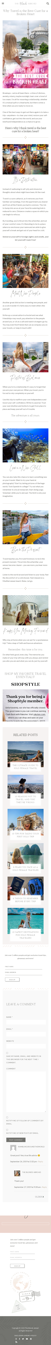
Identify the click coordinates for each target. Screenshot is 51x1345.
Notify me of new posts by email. (22, 1133)
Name (9, 1017)
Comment (11, 1069)
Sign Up (12, 979)
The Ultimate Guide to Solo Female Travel (25, 767)
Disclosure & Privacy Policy (25, 1335)
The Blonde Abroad (25, 3)
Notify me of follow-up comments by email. (24, 1122)
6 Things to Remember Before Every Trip (25, 900)
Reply (40, 1161)
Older (38, 1197)
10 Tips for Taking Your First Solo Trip (25, 835)
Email (9, 1029)
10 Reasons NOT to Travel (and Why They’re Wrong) (25, 799)
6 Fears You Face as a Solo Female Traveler (26, 868)
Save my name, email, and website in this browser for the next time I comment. (23, 1059)
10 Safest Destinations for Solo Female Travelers (25, 935)
